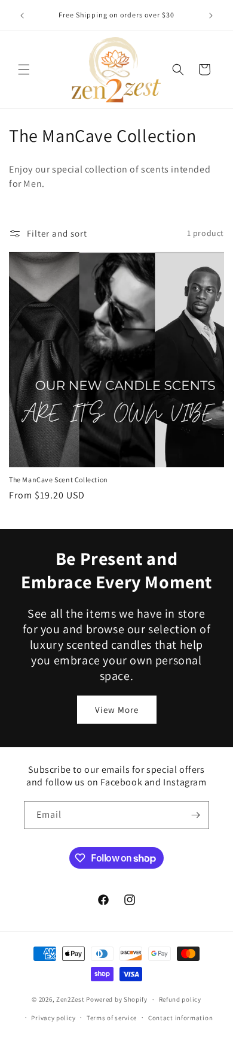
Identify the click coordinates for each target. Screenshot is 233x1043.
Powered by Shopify (117, 999)
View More (117, 709)
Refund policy (180, 999)
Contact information (180, 1018)
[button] (24, 69)
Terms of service (112, 1018)
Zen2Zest (70, 999)
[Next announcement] (211, 15)
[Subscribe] (195, 815)
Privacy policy (53, 1018)
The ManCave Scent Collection (58, 479)
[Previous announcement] (22, 15)
